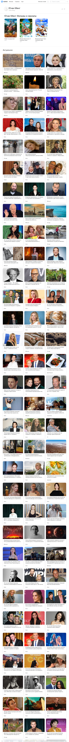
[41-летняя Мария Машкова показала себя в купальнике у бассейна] (34, 707)
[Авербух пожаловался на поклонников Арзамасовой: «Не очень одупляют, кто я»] (34, 385)
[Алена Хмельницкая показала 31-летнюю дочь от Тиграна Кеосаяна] (34, 536)
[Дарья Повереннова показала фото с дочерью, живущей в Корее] (13, 514)
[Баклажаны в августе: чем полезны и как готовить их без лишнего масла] (56, 364)
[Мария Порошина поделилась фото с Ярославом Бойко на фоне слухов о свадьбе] (56, 107)
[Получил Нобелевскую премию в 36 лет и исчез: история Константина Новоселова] (13, 171)
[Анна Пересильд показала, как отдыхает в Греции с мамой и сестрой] (34, 428)
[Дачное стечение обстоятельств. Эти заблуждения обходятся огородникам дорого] (13, 729)
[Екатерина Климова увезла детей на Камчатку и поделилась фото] (56, 493)
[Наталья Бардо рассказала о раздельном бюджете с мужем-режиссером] (13, 300)
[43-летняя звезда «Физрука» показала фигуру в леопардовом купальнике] (34, 664)
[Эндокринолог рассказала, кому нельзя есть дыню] (56, 471)
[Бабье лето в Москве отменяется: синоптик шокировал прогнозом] (13, 150)
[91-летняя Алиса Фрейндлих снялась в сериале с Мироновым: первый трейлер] (56, 150)
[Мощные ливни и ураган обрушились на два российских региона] (56, 235)
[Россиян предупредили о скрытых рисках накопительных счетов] (34, 450)
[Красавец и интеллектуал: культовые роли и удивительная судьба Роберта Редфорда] (34, 686)
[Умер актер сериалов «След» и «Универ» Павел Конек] (13, 385)
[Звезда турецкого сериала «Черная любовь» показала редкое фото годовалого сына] (34, 621)
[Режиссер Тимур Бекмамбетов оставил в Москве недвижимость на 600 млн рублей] (13, 193)
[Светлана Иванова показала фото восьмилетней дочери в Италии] (56, 664)
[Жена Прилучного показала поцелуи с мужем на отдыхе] (13, 643)
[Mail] (2, 1)
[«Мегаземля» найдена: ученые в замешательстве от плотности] (56, 536)
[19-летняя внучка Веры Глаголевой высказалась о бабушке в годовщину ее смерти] (34, 235)
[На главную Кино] (5, 1)
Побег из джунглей (9, 38)
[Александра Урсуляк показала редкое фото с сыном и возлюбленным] (13, 428)
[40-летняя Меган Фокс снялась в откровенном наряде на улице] (13, 235)
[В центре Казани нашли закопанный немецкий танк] (13, 257)
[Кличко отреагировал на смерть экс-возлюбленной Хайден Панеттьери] (34, 364)
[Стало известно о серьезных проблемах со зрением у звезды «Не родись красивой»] (56, 128)
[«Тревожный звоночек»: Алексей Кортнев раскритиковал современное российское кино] (56, 578)
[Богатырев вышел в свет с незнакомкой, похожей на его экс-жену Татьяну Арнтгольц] (13, 621)
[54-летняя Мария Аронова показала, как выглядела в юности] (13, 578)
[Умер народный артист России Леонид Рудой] (34, 85)
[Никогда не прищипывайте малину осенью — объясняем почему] (13, 85)
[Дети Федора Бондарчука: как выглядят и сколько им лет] (34, 278)
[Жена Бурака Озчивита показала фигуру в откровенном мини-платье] (34, 257)
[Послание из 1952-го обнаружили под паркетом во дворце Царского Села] (13, 64)
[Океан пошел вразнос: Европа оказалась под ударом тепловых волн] (56, 214)
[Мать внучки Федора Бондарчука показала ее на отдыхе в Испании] (13, 664)
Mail (2, 741)
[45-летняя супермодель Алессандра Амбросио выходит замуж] (34, 600)
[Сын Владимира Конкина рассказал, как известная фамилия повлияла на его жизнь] (13, 214)
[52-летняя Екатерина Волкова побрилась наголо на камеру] (56, 729)
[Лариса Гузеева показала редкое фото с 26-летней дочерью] (34, 107)
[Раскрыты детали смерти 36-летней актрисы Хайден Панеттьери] (34, 300)
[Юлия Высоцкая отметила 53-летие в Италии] (34, 514)
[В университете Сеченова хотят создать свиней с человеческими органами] (34, 343)
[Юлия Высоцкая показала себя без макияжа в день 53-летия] (34, 321)
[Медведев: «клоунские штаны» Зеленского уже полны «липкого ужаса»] (56, 193)
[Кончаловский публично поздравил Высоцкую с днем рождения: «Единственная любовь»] (56, 171)
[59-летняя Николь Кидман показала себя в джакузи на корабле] (13, 600)
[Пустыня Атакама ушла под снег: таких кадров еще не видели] (56, 450)
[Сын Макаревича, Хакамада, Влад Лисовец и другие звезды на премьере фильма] (13, 321)
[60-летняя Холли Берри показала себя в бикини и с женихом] (56, 514)
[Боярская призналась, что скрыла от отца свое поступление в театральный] (34, 193)
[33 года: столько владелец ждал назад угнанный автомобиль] (34, 557)
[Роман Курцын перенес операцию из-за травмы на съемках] (34, 729)
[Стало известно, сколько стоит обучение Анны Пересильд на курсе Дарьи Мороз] (13, 557)
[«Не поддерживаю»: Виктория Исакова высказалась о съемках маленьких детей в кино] (13, 471)
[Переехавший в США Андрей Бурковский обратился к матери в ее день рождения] (56, 257)
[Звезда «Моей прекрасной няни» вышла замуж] (13, 707)
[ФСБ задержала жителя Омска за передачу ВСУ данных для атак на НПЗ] (56, 557)
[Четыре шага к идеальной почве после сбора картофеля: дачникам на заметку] (56, 343)
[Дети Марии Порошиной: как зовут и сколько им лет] (56, 85)
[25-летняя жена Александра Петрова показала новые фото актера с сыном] (56, 300)
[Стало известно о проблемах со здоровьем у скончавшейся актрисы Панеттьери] (56, 64)
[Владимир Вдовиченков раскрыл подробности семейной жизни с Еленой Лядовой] (34, 128)
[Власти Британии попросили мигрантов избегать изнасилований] (34, 214)
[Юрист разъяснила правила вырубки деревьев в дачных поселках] (34, 407)
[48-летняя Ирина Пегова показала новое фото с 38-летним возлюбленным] (34, 578)
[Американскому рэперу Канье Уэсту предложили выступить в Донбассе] (13, 536)
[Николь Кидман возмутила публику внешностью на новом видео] (34, 471)
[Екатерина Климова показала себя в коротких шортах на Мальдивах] (13, 407)
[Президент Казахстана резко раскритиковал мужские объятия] (34, 64)
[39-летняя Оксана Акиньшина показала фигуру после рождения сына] (34, 493)
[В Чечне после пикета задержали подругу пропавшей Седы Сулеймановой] (13, 107)
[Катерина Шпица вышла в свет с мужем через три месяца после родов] (13, 364)
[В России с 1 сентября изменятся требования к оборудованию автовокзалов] (13, 450)
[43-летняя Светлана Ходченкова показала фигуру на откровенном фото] (13, 493)
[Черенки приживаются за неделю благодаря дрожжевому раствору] (56, 278)
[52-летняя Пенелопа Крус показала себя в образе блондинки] (56, 621)
